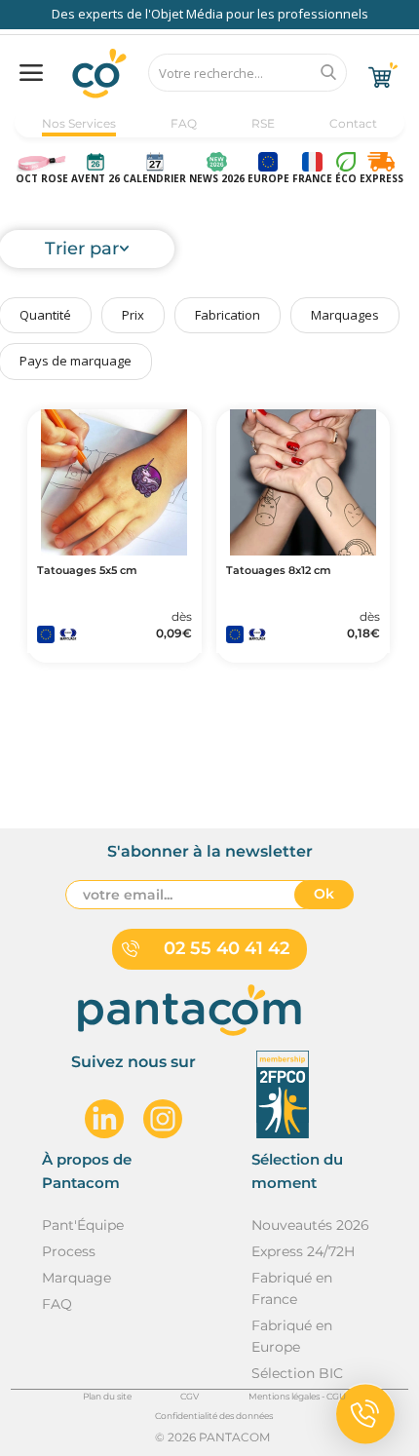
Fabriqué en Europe (291, 1336)
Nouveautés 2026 (310, 1225)
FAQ (184, 123)
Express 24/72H (303, 1251)
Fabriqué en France (291, 1288)
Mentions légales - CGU (297, 1396)
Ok (324, 893)
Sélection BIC (297, 1373)
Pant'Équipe (83, 1225)
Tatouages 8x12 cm (278, 570)
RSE (263, 123)
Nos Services (79, 123)
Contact (353, 123)
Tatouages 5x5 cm (87, 570)
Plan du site (107, 1396)
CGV (189, 1396)
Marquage (76, 1277)
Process (68, 1251)
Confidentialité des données (214, 1415)
